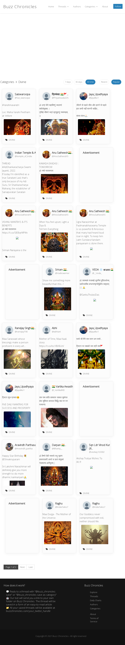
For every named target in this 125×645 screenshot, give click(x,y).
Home (51, 6)
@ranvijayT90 (21, 331)
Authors (77, 6)
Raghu (58, 503)
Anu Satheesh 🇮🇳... (62, 211)
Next (22, 567)
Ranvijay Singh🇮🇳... (25, 328)
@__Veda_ (97, 273)
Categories (90, 6)
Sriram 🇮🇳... (61, 269)
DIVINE (12, 139)
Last (31, 567)
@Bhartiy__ (57, 448)
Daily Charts (95, 600)
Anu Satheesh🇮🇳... (62, 152)
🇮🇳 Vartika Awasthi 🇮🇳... (65, 386)
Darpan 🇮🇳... (59, 445)
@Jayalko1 (94, 97)
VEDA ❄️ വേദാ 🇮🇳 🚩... (105, 269)
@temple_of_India (23, 156)
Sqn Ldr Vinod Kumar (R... (101, 446)
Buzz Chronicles (20, 6)
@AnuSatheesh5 (60, 156)
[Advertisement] (60, 52)
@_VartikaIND (58, 390)
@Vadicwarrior (62, 273)
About (105, 6)
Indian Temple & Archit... (28, 152)
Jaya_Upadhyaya (98, 94)
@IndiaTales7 (61, 507)
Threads (62, 6)
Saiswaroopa (22, 94)
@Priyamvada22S (60, 97)
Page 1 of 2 (11, 567)
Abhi (54, 328)
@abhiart (56, 331)
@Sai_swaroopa (22, 97)
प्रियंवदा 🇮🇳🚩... (60, 94)
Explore (93, 592)
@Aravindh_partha (24, 448)
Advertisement (91, 152)
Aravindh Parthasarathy (28, 445)
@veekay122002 (96, 451)
